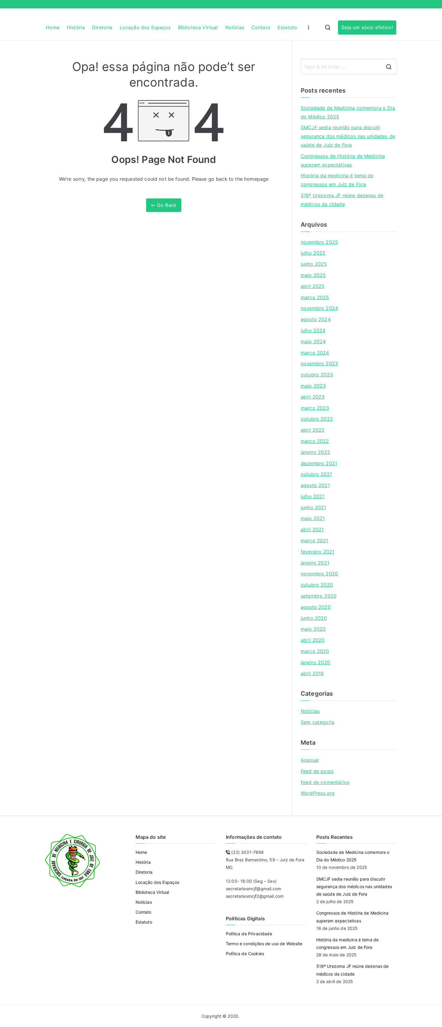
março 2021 (314, 541)
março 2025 (315, 297)
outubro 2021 (316, 474)
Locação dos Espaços (145, 27)
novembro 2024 (319, 308)
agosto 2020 (316, 607)
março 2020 (315, 651)
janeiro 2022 (315, 452)
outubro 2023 (317, 375)
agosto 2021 (315, 485)
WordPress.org (318, 793)
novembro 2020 (319, 574)
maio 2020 (313, 629)
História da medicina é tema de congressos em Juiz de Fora (337, 180)
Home (53, 27)
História (76, 27)
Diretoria (102, 27)
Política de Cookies (245, 953)
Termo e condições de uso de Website (264, 943)
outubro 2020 (317, 585)
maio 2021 (313, 518)
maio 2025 (313, 275)
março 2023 (315, 408)
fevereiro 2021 (317, 552)
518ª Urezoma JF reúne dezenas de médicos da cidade (342, 199)
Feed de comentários (325, 782)
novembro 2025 (319, 242)
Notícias (234, 27)
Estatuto (287, 27)
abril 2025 (313, 286)
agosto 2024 (316, 319)
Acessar (310, 760)
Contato (260, 27)
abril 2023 (313, 397)
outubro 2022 (317, 419)
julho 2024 (313, 330)
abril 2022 (313, 430)
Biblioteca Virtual (198, 27)
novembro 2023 (319, 363)
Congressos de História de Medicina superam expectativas (343, 160)
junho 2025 (314, 264)
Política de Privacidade (249, 933)
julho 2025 (313, 253)
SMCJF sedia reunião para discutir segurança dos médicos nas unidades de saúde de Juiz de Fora (348, 136)
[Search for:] (349, 66)
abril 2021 (312, 529)
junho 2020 (314, 618)
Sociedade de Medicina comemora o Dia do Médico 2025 (348, 112)
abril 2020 (313, 640)
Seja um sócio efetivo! (367, 27)
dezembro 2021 (319, 463)
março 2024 (315, 353)
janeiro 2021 (315, 563)
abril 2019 (312, 673)
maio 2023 (313, 386)
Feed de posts (317, 771)
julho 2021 (313, 496)
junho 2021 (313, 507)
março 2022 (315, 441)
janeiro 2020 (315, 662)
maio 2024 (313, 342)
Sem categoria (317, 722)
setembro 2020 (318, 596)
